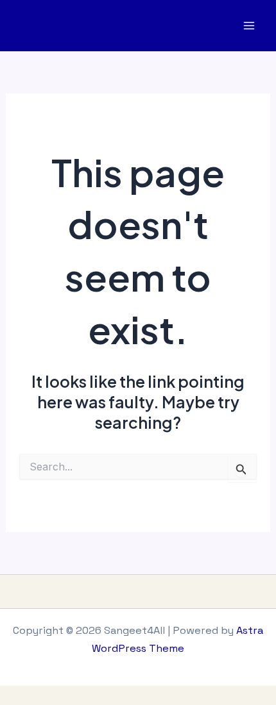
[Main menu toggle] (248, 26)
